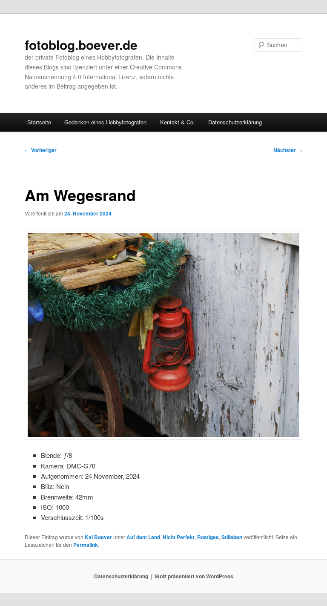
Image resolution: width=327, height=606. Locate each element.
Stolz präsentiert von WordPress (194, 576)
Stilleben (231, 537)
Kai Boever (98, 537)
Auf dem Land (143, 537)
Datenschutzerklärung (235, 122)
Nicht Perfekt (179, 537)
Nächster (287, 150)
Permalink (85, 545)
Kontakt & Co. (177, 122)
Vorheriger (41, 150)
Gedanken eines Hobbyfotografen (105, 122)
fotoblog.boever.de (81, 44)
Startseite (39, 122)
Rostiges (208, 537)
